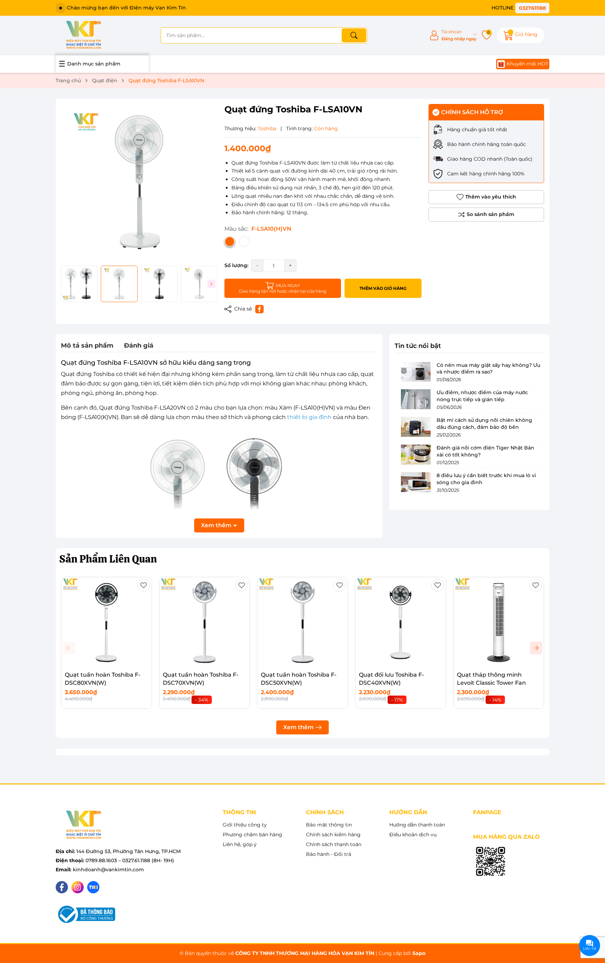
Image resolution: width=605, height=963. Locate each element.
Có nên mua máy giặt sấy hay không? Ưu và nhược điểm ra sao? (488, 368)
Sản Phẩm (108, 559)
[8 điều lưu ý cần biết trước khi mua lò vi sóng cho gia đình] (415, 482)
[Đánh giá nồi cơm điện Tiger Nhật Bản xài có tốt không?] (415, 454)
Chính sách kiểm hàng (333, 834)
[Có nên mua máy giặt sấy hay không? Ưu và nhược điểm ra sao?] (415, 371)
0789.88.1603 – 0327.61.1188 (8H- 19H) (129, 860)
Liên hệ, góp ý (240, 844)
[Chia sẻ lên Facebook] (259, 309)
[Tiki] (93, 887)
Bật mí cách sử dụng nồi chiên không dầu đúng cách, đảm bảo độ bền (484, 423)
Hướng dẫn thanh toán (417, 825)
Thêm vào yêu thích (490, 197)
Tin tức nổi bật (418, 346)
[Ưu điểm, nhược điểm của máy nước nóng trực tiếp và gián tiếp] (415, 399)
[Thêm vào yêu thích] (143, 585)
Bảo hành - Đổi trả (328, 854)
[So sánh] (486, 215)
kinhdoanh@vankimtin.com (108, 869)
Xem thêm (298, 727)
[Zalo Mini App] (490, 861)
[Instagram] (77, 887)
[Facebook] (62, 887)
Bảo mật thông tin (329, 825)
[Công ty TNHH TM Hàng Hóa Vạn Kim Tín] (84, 35)
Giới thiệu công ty (245, 825)
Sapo (418, 953)
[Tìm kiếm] (354, 35)
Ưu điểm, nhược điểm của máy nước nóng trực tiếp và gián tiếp (482, 396)
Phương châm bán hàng (252, 834)
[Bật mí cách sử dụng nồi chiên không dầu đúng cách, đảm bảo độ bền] (415, 427)
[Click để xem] (139, 182)
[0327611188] (520, 8)
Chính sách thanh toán (333, 844)
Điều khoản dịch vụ (413, 834)
